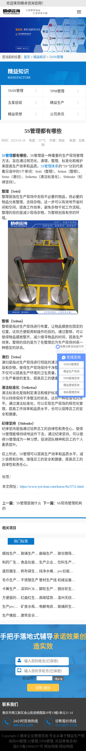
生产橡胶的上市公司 (18, 615)
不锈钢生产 (29, 580)
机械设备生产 (68, 580)
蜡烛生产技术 (12, 553)
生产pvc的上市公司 (17, 606)
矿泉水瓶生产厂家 (35, 606)
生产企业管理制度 (53, 562)
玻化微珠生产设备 (72, 553)
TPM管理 (65, 91)
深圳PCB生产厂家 (35, 589)
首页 (27, 57)
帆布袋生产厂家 (33, 571)
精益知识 (40, 57)
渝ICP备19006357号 (28, 746)
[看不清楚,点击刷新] (58, 678)
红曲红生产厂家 (33, 598)
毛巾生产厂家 (12, 580)
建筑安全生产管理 (35, 615)
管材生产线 (48, 580)
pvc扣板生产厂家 (71, 571)
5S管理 (7, 155)
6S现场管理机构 (69, 503)
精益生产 (65, 103)
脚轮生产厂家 (49, 589)
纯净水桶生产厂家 (53, 571)
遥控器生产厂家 (14, 571)
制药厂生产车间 (14, 562)
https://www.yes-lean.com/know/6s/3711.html (52, 486)
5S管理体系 (49, 166)
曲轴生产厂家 (49, 553)
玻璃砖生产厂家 (70, 606)
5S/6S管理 (56, 57)
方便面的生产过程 (16, 598)
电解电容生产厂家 (53, 606)
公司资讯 (65, 114)
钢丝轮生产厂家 (70, 589)
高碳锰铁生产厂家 (53, 598)
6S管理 (21, 741)
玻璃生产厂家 (31, 553)
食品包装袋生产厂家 (36, 562)
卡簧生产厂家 (12, 589)
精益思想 (23, 114)
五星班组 (23, 103)
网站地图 (51, 746)
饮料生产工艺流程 (72, 562)
